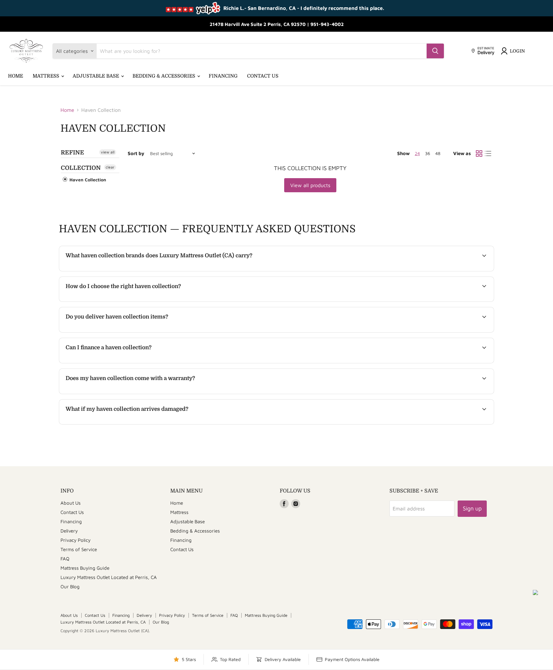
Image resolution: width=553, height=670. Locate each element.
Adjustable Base (96, 76)
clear (110, 167)
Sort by (136, 153)
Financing (223, 76)
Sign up (472, 508)
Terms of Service (78, 549)
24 (417, 153)
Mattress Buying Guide (84, 568)
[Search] (435, 51)
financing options (118, 362)
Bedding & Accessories (164, 76)
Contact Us (262, 76)
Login (517, 51)
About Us (70, 503)
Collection (81, 168)
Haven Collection (87, 179)
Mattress (46, 76)
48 (437, 153)
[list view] (488, 153)
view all (108, 152)
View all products (310, 185)
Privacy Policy (75, 540)
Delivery (69, 531)
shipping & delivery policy (442, 332)
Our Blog (70, 586)
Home (15, 76)
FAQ (64, 558)
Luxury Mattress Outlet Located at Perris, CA (108, 577)
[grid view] (479, 153)
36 (427, 153)
